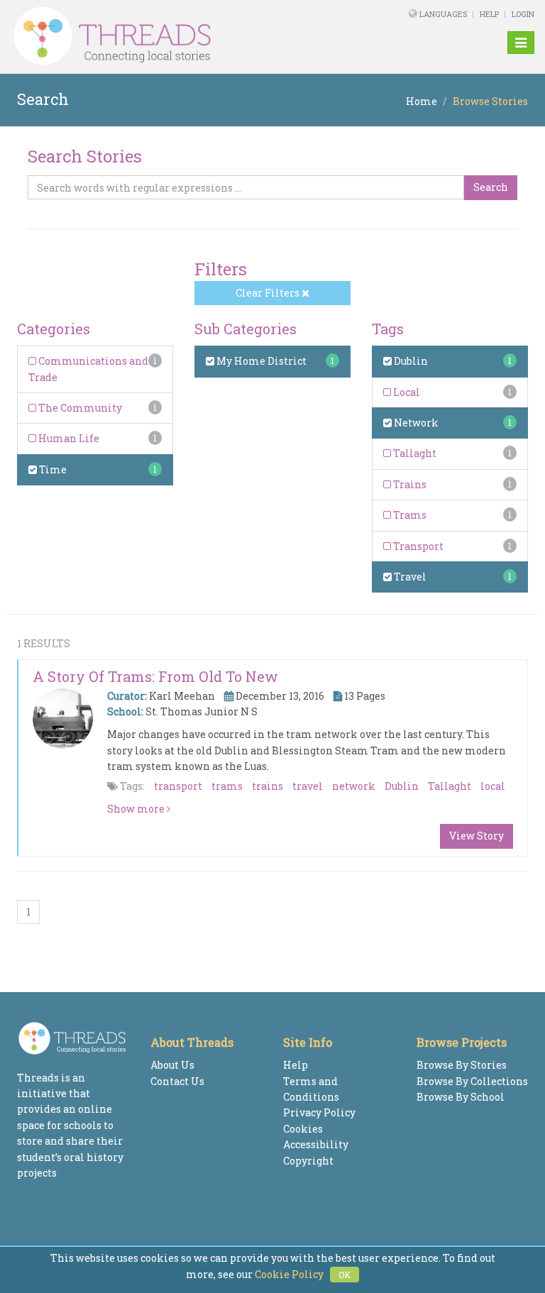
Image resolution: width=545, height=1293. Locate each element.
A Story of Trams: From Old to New (155, 676)
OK (344, 1274)
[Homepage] (172, 36)
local (492, 786)
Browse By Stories (462, 1065)
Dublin (410, 361)
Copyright (308, 1160)
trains (267, 786)
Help (489, 14)
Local (405, 392)
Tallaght (413, 453)
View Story (476, 835)
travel (307, 786)
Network (415, 422)
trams (227, 786)
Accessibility (315, 1144)
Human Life (67, 438)
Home (421, 101)
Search (490, 187)
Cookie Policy (289, 1274)
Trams (408, 515)
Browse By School (461, 1097)
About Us (172, 1065)
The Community (79, 407)
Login (523, 14)
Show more (137, 808)
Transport (417, 546)
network (353, 786)
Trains (408, 484)
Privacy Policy (319, 1112)
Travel (409, 576)
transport (178, 786)
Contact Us (177, 1081)
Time (52, 469)
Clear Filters (269, 292)
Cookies (303, 1128)
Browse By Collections (472, 1081)
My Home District (260, 361)
